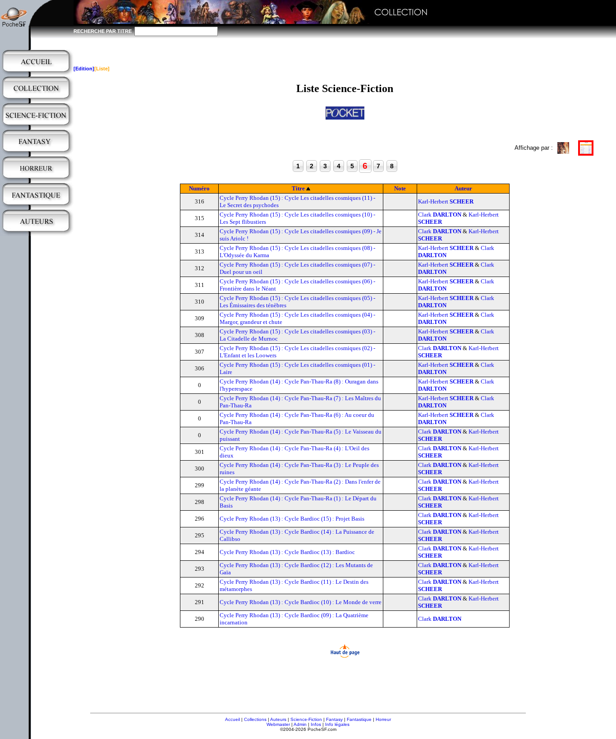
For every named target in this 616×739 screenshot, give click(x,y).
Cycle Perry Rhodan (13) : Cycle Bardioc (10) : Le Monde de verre (301, 602)
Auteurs (278, 719)
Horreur (383, 719)
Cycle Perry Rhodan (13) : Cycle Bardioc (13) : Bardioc (287, 552)
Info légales (337, 724)
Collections (255, 719)
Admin (300, 724)
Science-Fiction (306, 719)
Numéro (199, 188)
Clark (439, 214)
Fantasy (334, 719)
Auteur (463, 188)
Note (400, 188)
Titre (298, 188)
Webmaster (278, 724)
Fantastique (359, 719)
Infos (316, 724)
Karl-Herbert (445, 201)
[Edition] (84, 68)
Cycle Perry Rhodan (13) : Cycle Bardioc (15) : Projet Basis (292, 518)
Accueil (232, 719)
